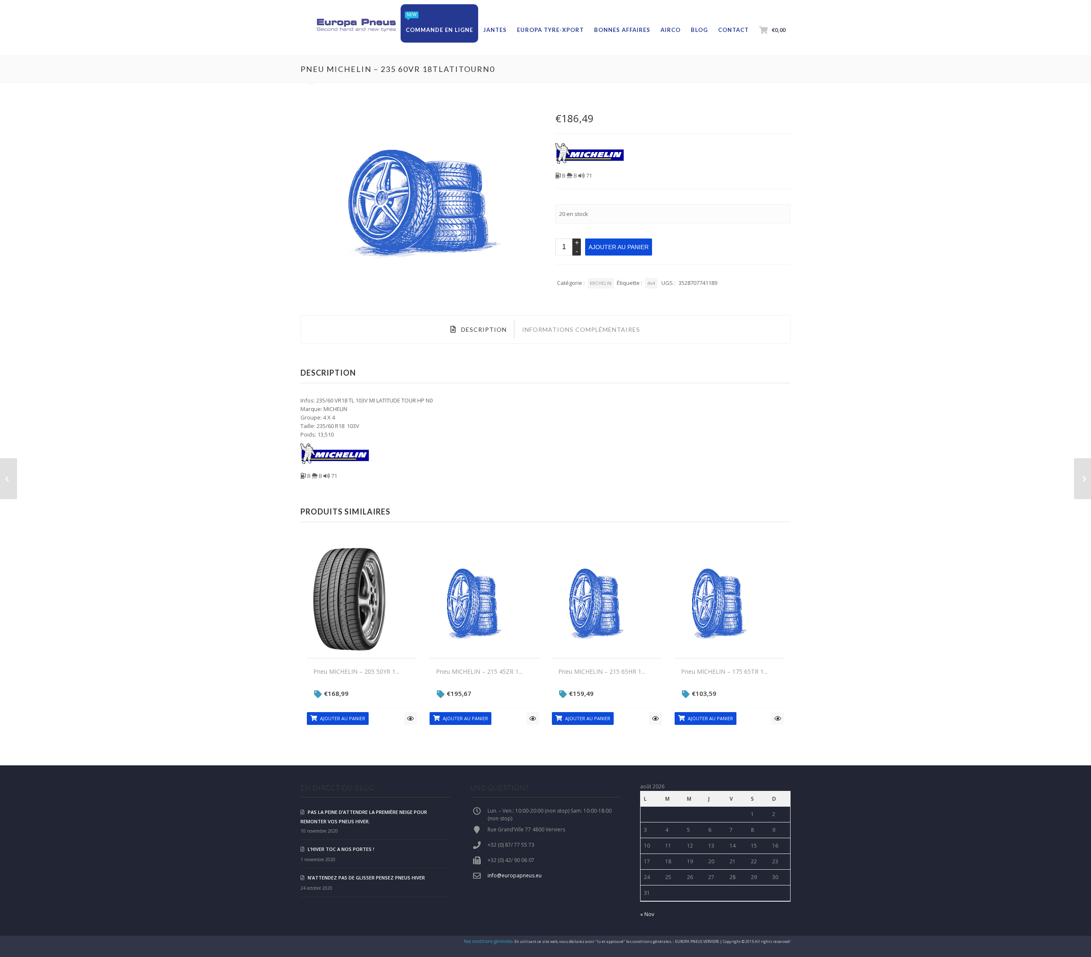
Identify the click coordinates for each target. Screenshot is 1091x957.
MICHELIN (601, 283)
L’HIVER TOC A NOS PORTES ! (341, 849)
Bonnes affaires (622, 29)
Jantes (495, 29)
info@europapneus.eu (515, 875)
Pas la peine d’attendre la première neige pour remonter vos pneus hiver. (363, 817)
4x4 (651, 283)
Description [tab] (483, 329)
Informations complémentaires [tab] (581, 329)
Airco (671, 29)
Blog (699, 29)
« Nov (647, 914)
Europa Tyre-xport (550, 29)
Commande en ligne (439, 29)
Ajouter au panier (619, 247)
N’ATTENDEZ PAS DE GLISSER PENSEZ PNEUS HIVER (366, 877)
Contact (733, 29)
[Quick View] (410, 718)
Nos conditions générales (488, 941)
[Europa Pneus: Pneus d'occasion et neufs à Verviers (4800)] (355, 25)
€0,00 (778, 30)
